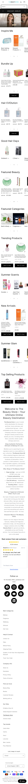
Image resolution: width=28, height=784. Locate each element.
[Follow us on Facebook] (7, 587)
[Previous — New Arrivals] (3, 319)
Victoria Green (7, 718)
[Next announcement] (25, 11)
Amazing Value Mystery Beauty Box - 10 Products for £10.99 (18, 81)
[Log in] (21, 2)
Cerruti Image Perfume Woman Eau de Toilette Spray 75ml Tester (20, 323)
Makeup (5, 615)
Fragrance (16, 226)
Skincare (5, 625)
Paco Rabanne (7, 745)
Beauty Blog (6, 688)
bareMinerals (5, 361)
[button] (3, 2)
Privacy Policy (7, 674)
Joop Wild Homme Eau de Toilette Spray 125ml (7, 392)
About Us (5, 667)
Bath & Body (5, 226)
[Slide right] (17, 56)
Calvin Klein (6, 728)
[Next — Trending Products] (24, 251)
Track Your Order (8, 658)
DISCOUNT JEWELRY (14, 11)
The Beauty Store (8, 715)
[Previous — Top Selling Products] (3, 387)
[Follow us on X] (21, 587)
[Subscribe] (23, 755)
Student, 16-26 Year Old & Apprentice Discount (13, 653)
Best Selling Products (5, 49)
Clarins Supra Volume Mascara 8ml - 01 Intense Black (18, 190)
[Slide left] (10, 56)
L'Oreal (15, 158)
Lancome (5, 739)
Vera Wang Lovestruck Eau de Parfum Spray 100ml (20, 392)
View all (14, 95)
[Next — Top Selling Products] (24, 387)
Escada (3, 292)
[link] (14, 565)
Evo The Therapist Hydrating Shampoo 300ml (6, 121)
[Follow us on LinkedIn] (14, 600)
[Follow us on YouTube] (14, 594)
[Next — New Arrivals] (24, 319)
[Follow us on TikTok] (7, 594)
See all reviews (14, 569)
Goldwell (4, 158)
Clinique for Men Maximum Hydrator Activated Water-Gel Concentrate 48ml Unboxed (6, 325)
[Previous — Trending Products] (3, 251)
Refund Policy (7, 645)
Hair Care (5, 629)
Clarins (5, 731)
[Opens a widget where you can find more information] (22, 781)
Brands (5, 691)
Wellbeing (5, 622)
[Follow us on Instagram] (14, 587)
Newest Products (16, 49)
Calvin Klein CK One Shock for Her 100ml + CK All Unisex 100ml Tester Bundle (6, 82)
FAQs (4, 642)
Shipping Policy (7, 649)
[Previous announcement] (3, 11)
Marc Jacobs (6, 742)
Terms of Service (7, 678)
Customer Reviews (8, 695)
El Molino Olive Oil (8, 708)
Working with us (7, 698)
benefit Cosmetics (16, 361)
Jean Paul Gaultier (16, 293)
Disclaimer (6, 671)
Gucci (4, 735)
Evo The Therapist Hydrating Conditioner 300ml (18, 121)
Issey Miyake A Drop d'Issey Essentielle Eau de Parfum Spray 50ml (6, 190)
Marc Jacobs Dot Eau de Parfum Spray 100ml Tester (7, 256)
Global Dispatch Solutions (10, 711)
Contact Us (6, 638)
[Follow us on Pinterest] (21, 594)
